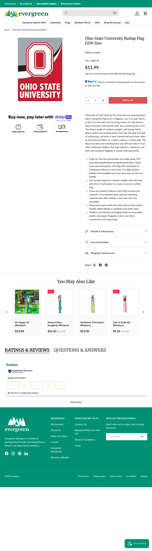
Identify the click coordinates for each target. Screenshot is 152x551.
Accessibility (131, 476)
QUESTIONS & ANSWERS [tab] (80, 350)
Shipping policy (100, 476)
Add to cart (128, 100)
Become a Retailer (60, 457)
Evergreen (15, 476)
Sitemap (144, 476)
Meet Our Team (59, 436)
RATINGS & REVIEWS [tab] (27, 350)
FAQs (78, 445)
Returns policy (116, 476)
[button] (145, 13)
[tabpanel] (76, 377)
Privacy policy (83, 476)
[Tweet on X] (94, 265)
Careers (55, 442)
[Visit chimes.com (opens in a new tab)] (71, 3)
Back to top (76, 402)
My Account (57, 424)
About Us (56, 430)
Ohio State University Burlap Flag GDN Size (29, 30)
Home (7, 30)
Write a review (92, 52)
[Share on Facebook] (100, 265)
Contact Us (81, 424)
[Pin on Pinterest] (106, 265)
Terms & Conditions (85, 439)
